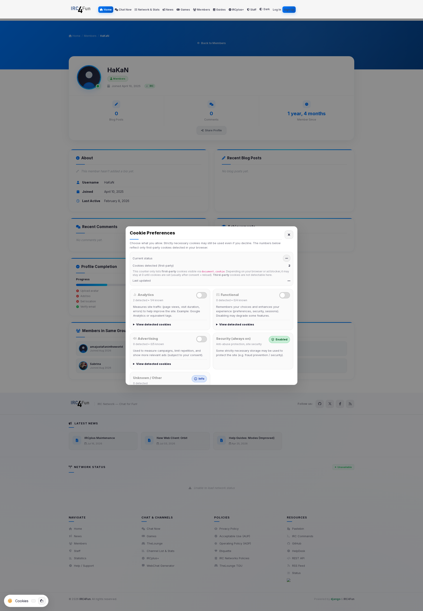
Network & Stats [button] (148, 9)
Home (107, 9)
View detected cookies (153, 324)
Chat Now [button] (125, 9)
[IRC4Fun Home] (82, 9)
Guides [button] (220, 9)
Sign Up (289, 9)
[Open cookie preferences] (42, 601)
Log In (277, 9)
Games (185, 9)
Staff (253, 9)
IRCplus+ (237, 9)
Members (203, 9)
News (169, 9)
